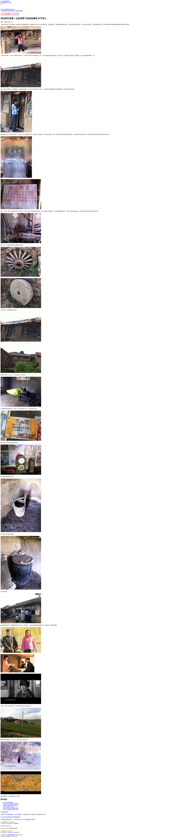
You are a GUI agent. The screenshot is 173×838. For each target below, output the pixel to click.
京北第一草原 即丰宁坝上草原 (10, 805)
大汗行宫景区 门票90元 (8, 806)
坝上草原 (10, 796)
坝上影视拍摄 (18, 814)
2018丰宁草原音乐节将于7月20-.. (11, 809)
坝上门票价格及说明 (8, 802)
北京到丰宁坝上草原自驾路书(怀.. (11, 803)
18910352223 (10, 832)
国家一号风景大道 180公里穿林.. (11, 808)
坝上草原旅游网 (9, 814)
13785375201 (16, 832)
